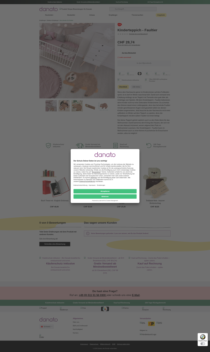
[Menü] (206, 334)
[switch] (203, 343)
